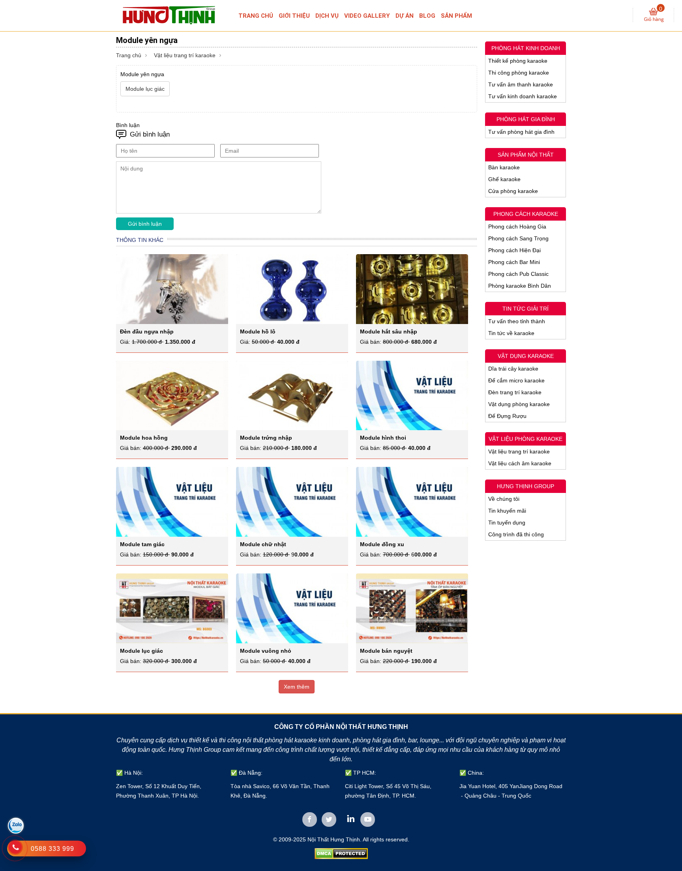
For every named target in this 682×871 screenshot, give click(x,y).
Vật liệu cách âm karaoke (519, 463)
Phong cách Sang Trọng (518, 238)
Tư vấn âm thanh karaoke (520, 84)
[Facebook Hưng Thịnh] (309, 819)
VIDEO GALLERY (367, 15)
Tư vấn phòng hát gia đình (521, 132)
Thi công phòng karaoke (518, 72)
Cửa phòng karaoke (513, 191)
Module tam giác (142, 544)
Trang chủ (128, 55)
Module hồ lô (257, 331)
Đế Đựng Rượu (507, 416)
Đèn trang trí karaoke (514, 392)
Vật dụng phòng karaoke (519, 404)
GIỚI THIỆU (294, 15)
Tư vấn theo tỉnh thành (516, 321)
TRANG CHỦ (255, 15)
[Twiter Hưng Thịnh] (329, 819)
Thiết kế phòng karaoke (517, 61)
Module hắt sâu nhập (388, 331)
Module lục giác (141, 651)
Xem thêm (296, 687)
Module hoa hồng (144, 438)
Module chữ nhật (263, 544)
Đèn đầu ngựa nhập (147, 331)
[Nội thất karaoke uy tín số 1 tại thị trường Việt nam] (176, 15)
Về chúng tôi (503, 499)
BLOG (427, 15)
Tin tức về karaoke (511, 333)
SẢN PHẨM (456, 15)
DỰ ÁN (404, 15)
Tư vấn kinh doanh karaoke (522, 96)
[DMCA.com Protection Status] (341, 853)
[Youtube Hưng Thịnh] (367, 819)
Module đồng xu (382, 544)
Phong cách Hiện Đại (514, 250)
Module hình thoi (383, 438)
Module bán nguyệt (386, 651)
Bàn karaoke (504, 167)
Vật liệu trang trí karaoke (184, 55)
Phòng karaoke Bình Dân (519, 286)
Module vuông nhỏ (265, 651)
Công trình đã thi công (516, 534)
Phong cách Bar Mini (514, 262)
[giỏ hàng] (654, 15)
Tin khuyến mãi (507, 511)
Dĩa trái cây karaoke (513, 368)
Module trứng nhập (266, 438)
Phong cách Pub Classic (518, 274)
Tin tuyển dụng (506, 522)
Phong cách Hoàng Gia (517, 226)
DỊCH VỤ (327, 15)
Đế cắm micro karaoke (516, 380)
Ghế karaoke (504, 179)
